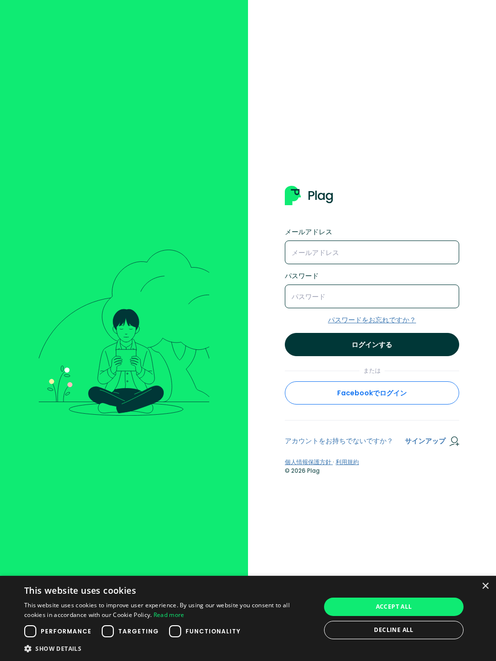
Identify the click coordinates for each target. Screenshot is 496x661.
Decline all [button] (393, 630)
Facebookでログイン (372, 393)
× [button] (485, 586)
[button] (168, 648)
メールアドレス (308, 232)
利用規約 (347, 462)
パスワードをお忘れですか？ (372, 320)
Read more (169, 615)
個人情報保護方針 (309, 462)
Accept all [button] (394, 606)
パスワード (302, 276)
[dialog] (248, 618)
